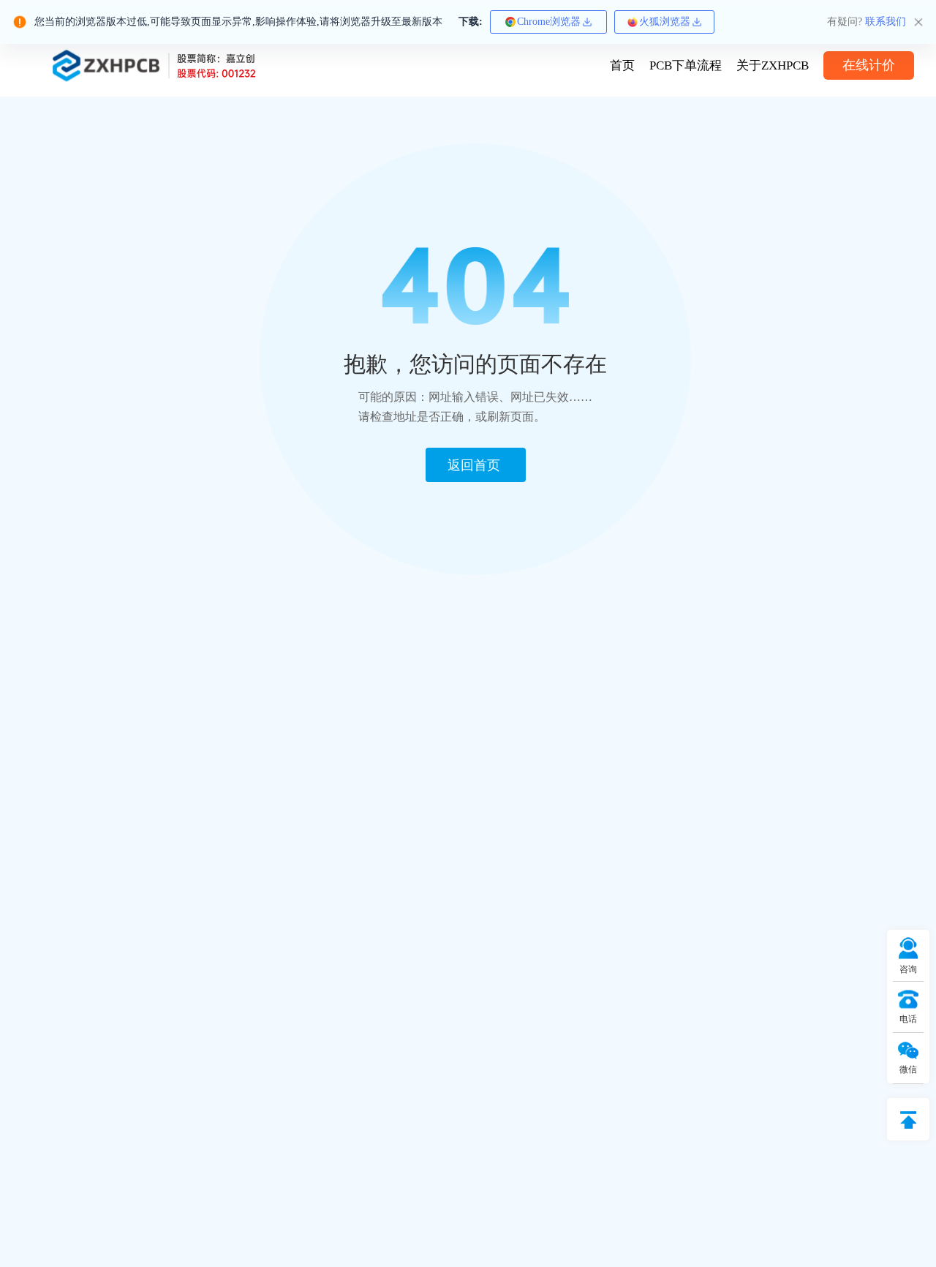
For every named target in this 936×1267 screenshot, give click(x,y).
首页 (622, 65)
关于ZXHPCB (772, 65)
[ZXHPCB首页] (154, 65)
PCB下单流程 (685, 65)
